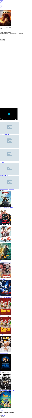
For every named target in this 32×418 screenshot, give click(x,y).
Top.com (1, 0)
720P (1, 120)
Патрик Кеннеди (5, 30)
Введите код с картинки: (2, 39)
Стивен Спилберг (4, 29)
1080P (3, 120)
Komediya (1, 5)
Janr (0, 2)
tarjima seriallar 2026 (2, 411)
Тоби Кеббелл (1, 30)
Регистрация (3, 413)
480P (0, 120)
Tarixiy (0, 7)
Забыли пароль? (3, 415)
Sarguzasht (1, 6)
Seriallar (1, 1)
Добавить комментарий (2, 40)
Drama (0, 4)
